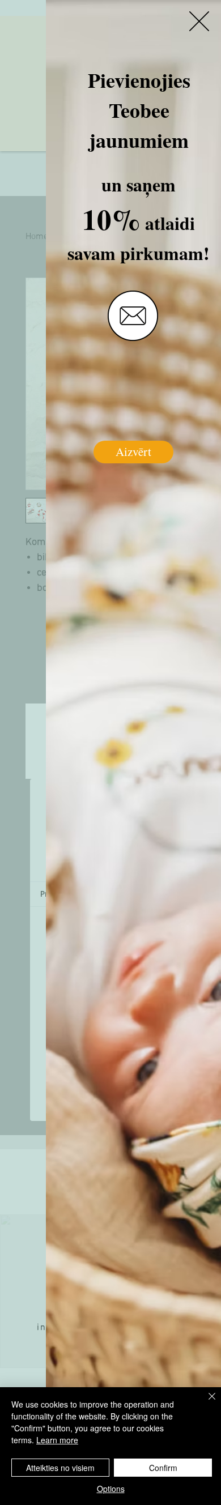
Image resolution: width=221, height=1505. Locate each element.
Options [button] (111, 1488)
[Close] (205, 1403)
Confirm (163, 1467)
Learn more (57, 1440)
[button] (199, 21)
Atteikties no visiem (60, 1467)
